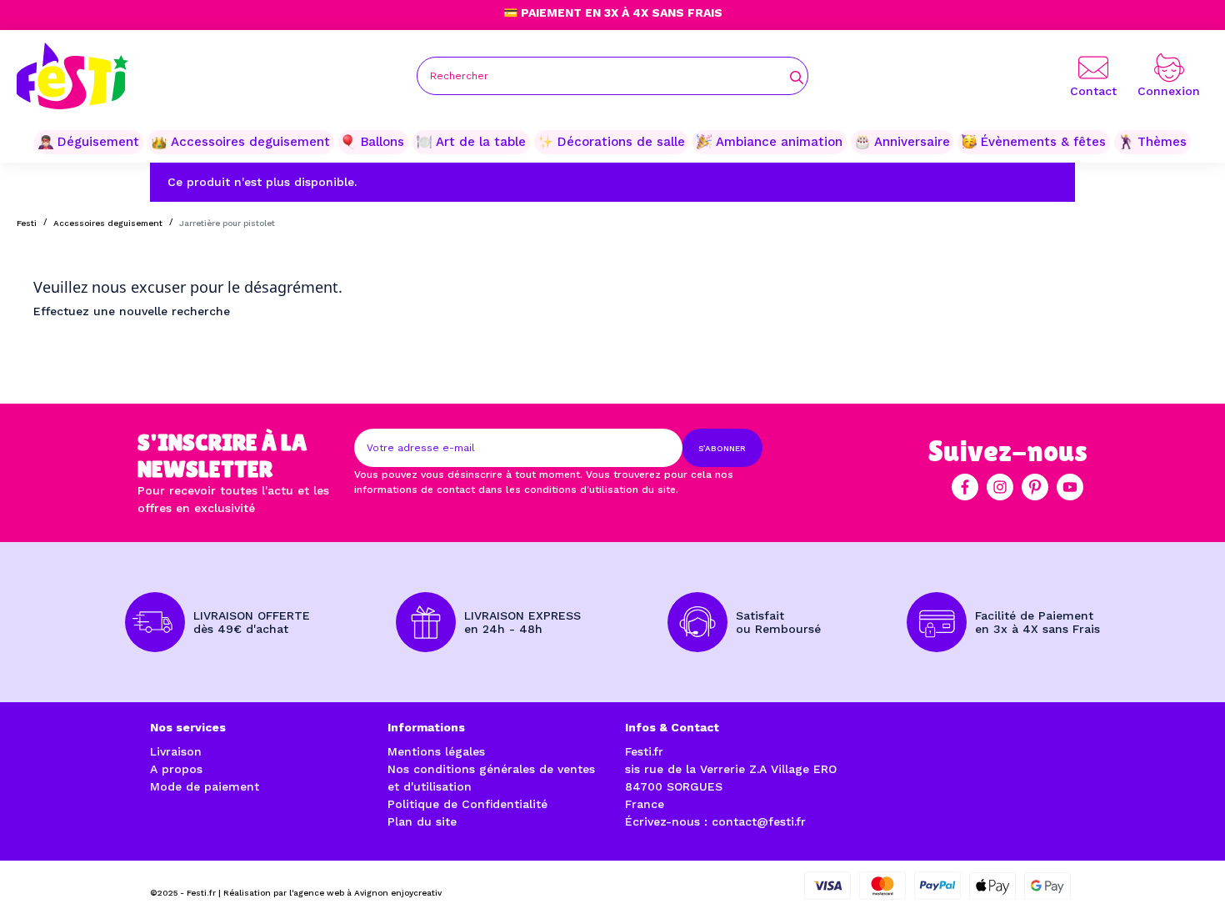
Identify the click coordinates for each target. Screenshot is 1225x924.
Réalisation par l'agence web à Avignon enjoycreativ (332, 892)
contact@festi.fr (759, 821)
